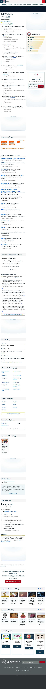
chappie (4, 401)
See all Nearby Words (12, 429)
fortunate (8, 158)
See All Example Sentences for (13, 314)
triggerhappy (16, 389)
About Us (9, 667)
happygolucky (17, 375)
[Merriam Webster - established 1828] (4, 1)
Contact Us (26, 667)
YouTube (25, 670)
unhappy (4, 409)
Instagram (29, 670)
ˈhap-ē (8, 507)
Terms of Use (39, 667)
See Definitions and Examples (36, 81)
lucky (3, 158)
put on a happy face (5, 389)
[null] (39, 79)
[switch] (6, 24)
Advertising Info (19, 667)
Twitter (21, 670)
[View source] (2, 288)
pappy (3, 404)
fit (2, 189)
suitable (6, 189)
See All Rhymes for (13, 413)
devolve (35, 79)
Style (2, 482)
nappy (14, 401)
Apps (13, 667)
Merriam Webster (3, 661)
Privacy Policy (33, 667)
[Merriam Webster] (36, 74)
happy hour (5, 378)
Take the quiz (40, 651)
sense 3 (3, 353)
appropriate (5, 191)
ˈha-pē (7, 16)
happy (14, 158)
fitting (11, 191)
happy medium (5, 382)
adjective (10, 14)
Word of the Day (36, 77)
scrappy (4, 407)
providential (21, 158)
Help (5, 667)
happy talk (4, 385)
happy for (4, 375)
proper (15, 189)
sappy (14, 404)
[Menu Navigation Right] (45, 4)
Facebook (17, 670)
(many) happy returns (16, 385)
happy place (16, 382)
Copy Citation (13, 493)
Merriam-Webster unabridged (13, 581)
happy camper (17, 371)
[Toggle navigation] (1, 1)
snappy (15, 407)
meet (10, 189)
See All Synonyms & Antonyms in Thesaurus (13, 148)
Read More (17, 277)
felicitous (4, 193)
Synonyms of (5, 21)
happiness (6, 36)
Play (6, 646)
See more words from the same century (11, 362)
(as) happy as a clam (5, 371)
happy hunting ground (17, 378)
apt (15, 191)
